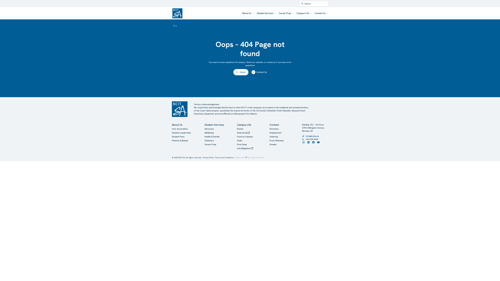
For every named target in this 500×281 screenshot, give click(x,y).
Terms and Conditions (224, 157)
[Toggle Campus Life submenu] (310, 13)
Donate (273, 144)
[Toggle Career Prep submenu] (292, 13)
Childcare (209, 140)
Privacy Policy (208, 157)
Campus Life (302, 13)
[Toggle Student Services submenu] (275, 13)
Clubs (239, 140)
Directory (274, 128)
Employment (275, 132)
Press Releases (277, 140)
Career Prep (285, 13)
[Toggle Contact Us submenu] (327, 13)
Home (242, 72)
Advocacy (209, 128)
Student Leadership (181, 132)
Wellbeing (209, 132)
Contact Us (320, 13)
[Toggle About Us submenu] (253, 13)
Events (240, 128)
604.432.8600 (312, 139)
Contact (274, 124)
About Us (246, 13)
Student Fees (178, 136)
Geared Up (242, 132)
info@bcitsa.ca (312, 136)
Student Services (265, 13)
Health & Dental (211, 136)
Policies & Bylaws (180, 140)
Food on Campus (245, 136)
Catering (274, 136)
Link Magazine (244, 148)
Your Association (180, 128)
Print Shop (242, 144)
